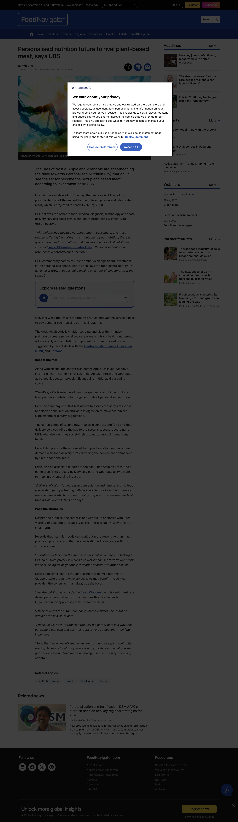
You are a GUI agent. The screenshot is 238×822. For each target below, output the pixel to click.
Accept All (131, 147)
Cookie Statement (136, 137)
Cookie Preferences (102, 147)
